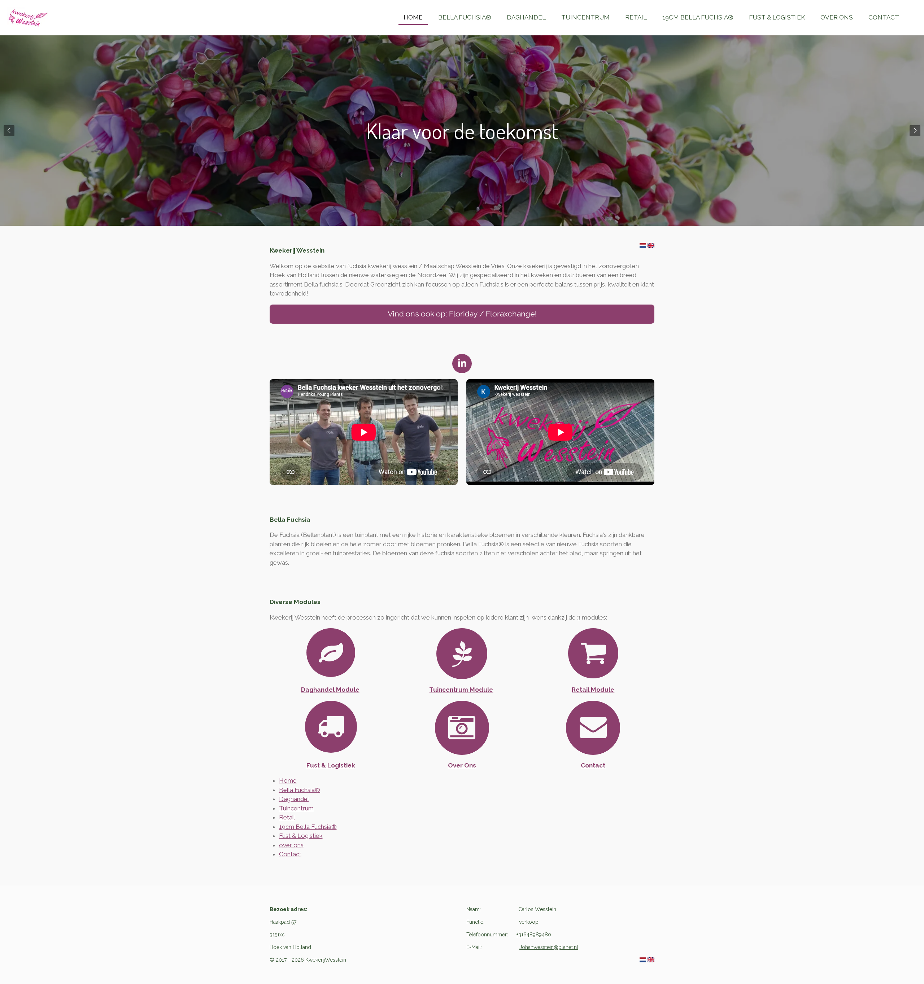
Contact (593, 765)
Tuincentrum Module (461, 689)
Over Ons (462, 765)
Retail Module (593, 689)
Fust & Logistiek (330, 765)
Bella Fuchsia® (299, 789)
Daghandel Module (330, 689)
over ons (291, 845)
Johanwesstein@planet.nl (548, 947)
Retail (287, 817)
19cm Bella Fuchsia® (308, 826)
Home (288, 780)
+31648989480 (534, 934)
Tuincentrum (296, 808)
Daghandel (294, 798)
